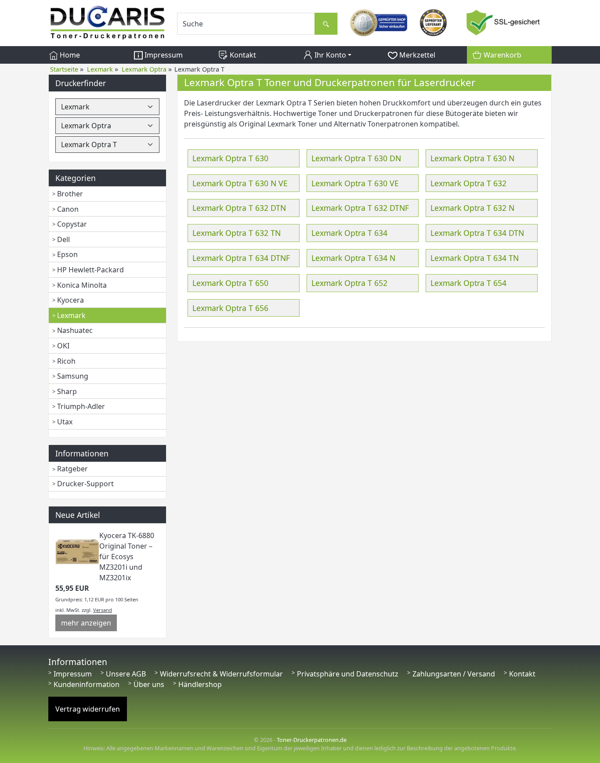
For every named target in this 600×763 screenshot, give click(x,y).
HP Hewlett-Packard (90, 270)
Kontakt (242, 55)
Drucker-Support (85, 483)
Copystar (72, 224)
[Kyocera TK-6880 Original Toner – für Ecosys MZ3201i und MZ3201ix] (77, 551)
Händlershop (200, 684)
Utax (64, 422)
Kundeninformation (86, 684)
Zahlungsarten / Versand (453, 674)
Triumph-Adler (81, 406)
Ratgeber (72, 469)
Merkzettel (416, 55)
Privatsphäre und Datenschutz (347, 674)
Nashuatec (75, 330)
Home (69, 55)
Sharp (67, 391)
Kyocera (70, 300)
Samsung (72, 376)
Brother (70, 194)
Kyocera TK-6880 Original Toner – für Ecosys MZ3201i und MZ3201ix (126, 556)
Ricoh (66, 361)
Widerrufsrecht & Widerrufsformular (221, 674)
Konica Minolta (82, 285)
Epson (67, 254)
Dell (63, 239)
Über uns (149, 684)
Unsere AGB (126, 674)
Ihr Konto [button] (329, 55)
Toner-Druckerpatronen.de (312, 740)
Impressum (163, 55)
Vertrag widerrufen (87, 709)
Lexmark (71, 315)
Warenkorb (501, 55)
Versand (102, 610)
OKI (63, 346)
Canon (68, 209)
